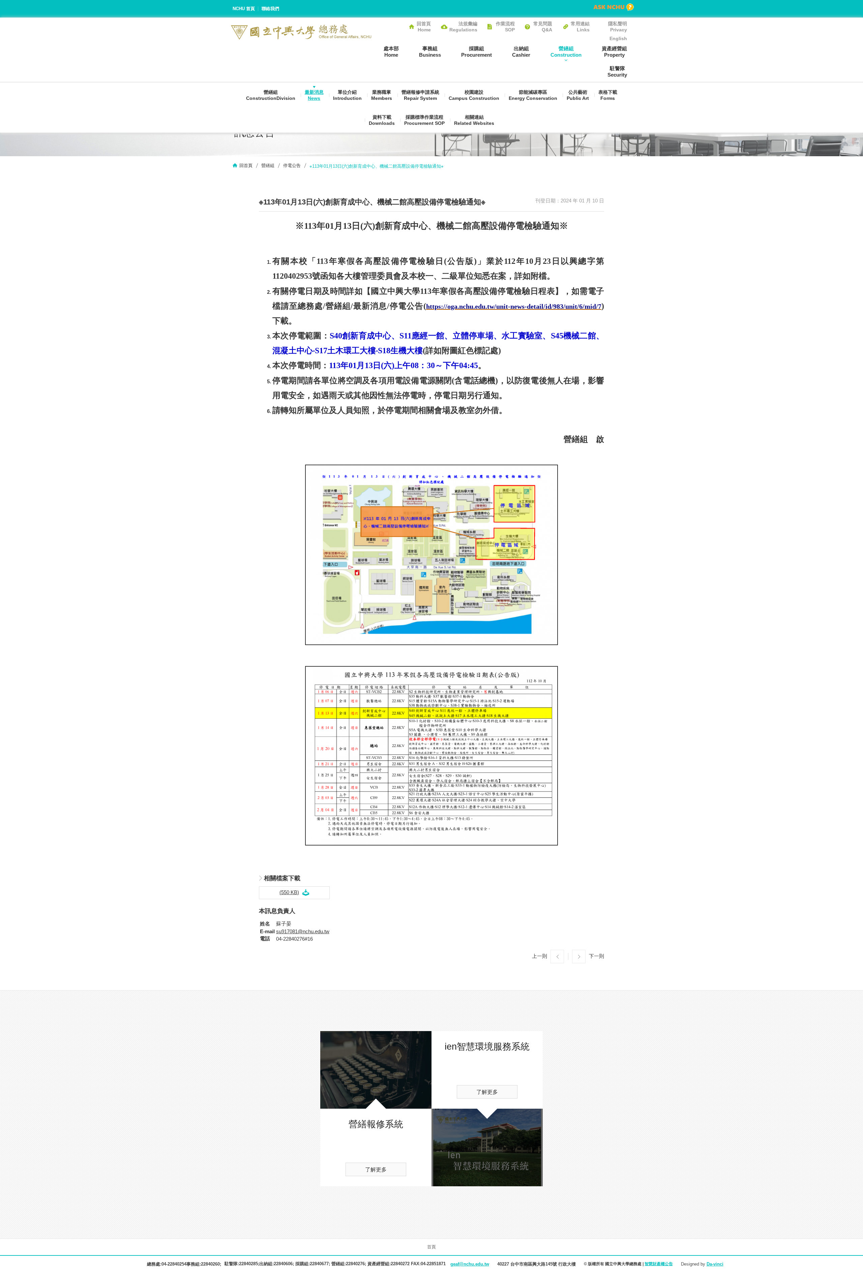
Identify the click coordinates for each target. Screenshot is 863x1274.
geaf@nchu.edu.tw (469, 1264)
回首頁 (245, 165)
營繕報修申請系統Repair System (420, 95)
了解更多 (376, 1169)
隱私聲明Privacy (617, 26)
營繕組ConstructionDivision (270, 95)
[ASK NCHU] (613, 7)
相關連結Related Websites (474, 120)
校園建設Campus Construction (474, 95)
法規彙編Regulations (463, 26)
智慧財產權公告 (659, 1264)
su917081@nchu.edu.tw (302, 931)
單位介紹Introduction (347, 95)
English (618, 38)
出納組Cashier (521, 52)
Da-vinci (715, 1264)
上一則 (539, 956)
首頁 (431, 1246)
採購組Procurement (476, 52)
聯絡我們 (270, 8)
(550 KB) (289, 892)
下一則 (596, 956)
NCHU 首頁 (244, 8)
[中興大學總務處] (301, 31)
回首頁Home (424, 26)
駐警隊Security (617, 71)
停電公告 (292, 165)
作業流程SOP (505, 26)
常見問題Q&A (542, 26)
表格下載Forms (607, 95)
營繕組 (267, 165)
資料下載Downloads (382, 120)
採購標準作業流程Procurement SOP (424, 120)
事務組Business (430, 52)
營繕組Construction (566, 52)
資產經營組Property (614, 52)
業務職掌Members (381, 95)
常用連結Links (580, 26)
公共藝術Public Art (578, 95)
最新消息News (314, 95)
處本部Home (391, 52)
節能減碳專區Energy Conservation (533, 95)
